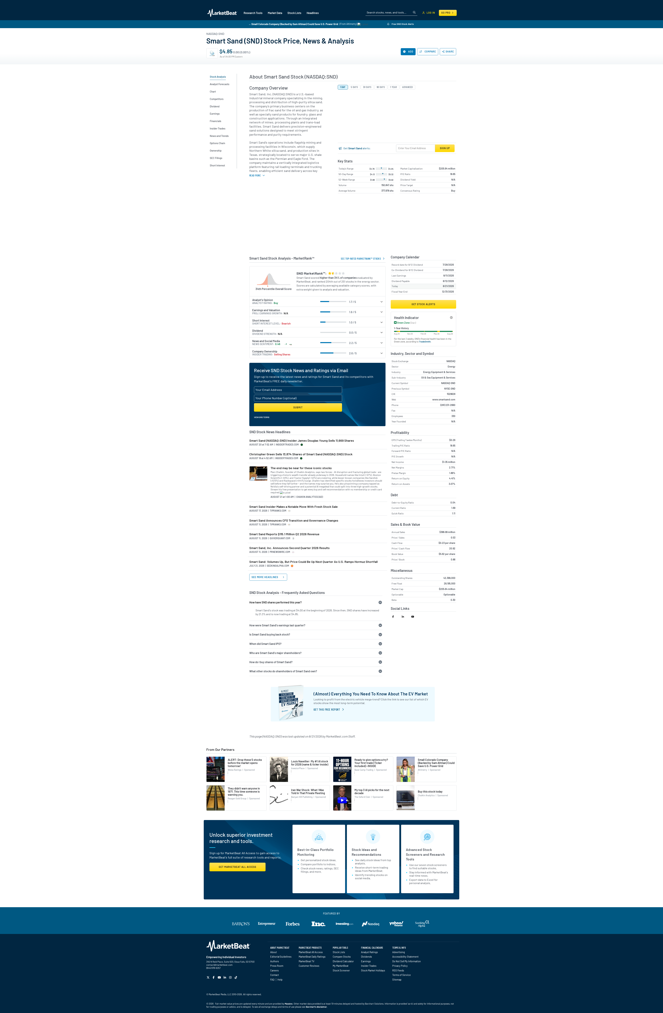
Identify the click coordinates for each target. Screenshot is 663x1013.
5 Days (354, 87)
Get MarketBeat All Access (237, 866)
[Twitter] (208, 977)
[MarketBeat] (222, 12)
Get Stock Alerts (423, 304)
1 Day (343, 87)
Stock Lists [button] (294, 12)
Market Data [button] (275, 12)
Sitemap (396, 979)
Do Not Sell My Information (406, 961)
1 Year (393, 87)
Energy (451, 366)
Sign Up (445, 148)
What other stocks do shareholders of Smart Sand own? (283, 671)
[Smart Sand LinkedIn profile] (405, 616)
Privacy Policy (400, 965)
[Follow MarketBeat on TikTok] (236, 977)
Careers (274, 970)
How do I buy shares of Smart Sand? (270, 662)
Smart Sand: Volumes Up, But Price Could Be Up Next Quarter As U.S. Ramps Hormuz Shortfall (313, 562)
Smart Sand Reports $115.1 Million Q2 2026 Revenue (284, 534)
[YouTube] (220, 977)
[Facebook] (214, 977)
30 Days (367, 87)
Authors (274, 961)
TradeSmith (425, 341)
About (273, 952)
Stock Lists (339, 952)
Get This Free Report (327, 709)
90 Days (381, 87)
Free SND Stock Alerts (402, 24)
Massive (288, 1003)
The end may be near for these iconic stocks (301, 468)
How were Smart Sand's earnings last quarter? (277, 625)
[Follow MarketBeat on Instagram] (231, 977)
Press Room (276, 965)
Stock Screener (341, 970)
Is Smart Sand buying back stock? (269, 634)
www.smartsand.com (443, 399)
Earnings (366, 961)
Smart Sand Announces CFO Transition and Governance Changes (293, 520)
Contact (274, 974)
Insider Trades (368, 965)
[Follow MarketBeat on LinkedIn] (225, 977)
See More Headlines (265, 577)
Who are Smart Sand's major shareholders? (275, 653)
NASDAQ (450, 361)
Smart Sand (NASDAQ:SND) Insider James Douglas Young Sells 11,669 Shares (301, 440)
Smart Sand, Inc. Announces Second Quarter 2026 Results (289, 548)
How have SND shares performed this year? (275, 602)
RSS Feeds (398, 970)
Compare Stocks (342, 956)
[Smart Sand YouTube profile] (414, 616)
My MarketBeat (340, 965)
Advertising (398, 952)
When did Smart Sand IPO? (265, 643)
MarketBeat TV (306, 961)
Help (279, 979)
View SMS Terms (261, 417)
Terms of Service (401, 974)
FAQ (272, 979)
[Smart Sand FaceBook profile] (395, 616)
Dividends (366, 956)
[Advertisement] (352, 225)
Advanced (407, 87)
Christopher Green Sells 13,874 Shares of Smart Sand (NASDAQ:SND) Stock (300, 454)
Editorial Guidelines (280, 956)
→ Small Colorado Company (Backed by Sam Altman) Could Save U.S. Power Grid (293, 23)
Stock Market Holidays (373, 970)
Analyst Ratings (369, 952)
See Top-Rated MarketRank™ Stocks (361, 258)
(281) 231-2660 (447, 405)
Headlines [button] (313, 12)
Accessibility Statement (405, 956)
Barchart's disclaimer (316, 1006)
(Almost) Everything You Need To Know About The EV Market (371, 693)
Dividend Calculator (343, 961)
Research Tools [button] (253, 12)
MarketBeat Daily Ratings (312, 956)
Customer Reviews (309, 965)
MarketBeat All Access (311, 952)
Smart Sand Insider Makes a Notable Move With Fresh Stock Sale (293, 506)
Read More (255, 175)
